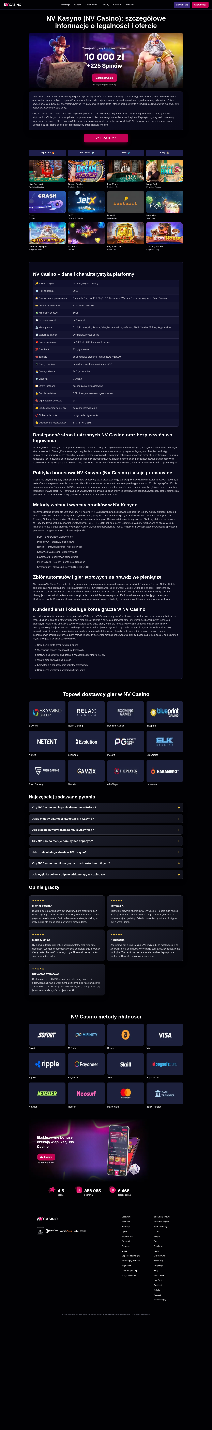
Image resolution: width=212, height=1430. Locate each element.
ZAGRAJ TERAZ (106, 138)
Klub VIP (117, 4)
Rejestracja (200, 4)
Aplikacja (130, 4)
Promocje (65, 4)
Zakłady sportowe (162, 1217)
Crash (125, 153)
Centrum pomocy (129, 1270)
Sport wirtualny (160, 1226)
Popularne (47, 153)
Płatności (126, 1241)
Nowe (156, 1251)
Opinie (124, 1231)
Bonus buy (158, 1260)
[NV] (12, 4)
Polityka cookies (129, 1275)
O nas (124, 1251)
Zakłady (105, 4)
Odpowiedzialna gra (131, 1256)
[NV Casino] (47, 1219)
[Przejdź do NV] (106, 60)
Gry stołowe (159, 1275)
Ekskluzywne (159, 1256)
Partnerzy (126, 1246)
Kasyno (77, 4)
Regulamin (126, 1265)
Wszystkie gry (160, 1299)
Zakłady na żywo (161, 1221)
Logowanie (127, 1217)
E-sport (157, 1231)
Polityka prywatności (131, 1260)
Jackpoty (158, 1295)
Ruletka (157, 1290)
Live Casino (91, 4)
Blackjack (158, 1285)
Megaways (158, 1265)
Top (155, 1241)
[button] (106, 807)
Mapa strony (127, 1236)
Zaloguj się (182, 4)
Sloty (164, 153)
